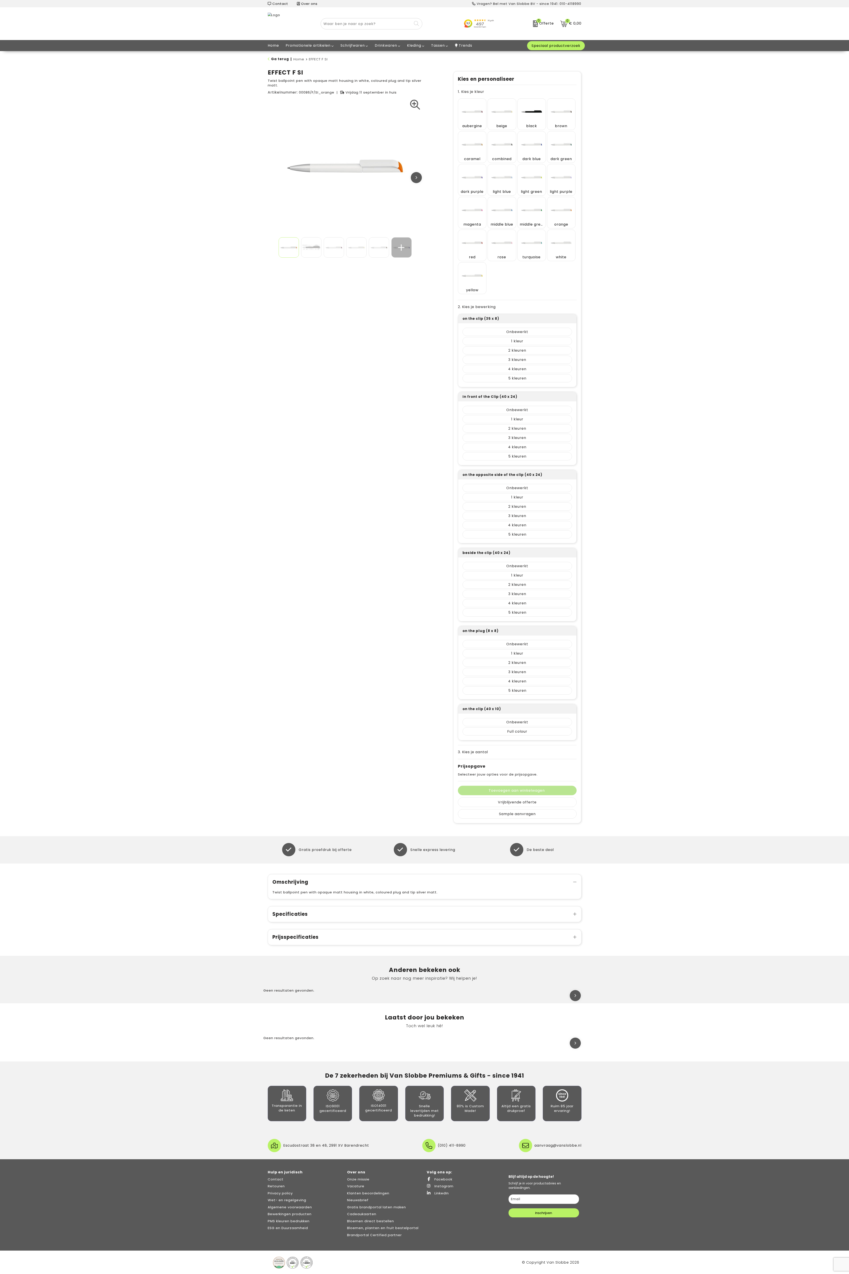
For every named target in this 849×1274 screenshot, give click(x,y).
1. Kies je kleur (471, 91)
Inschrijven (543, 1213)
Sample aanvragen (517, 813)
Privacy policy (280, 1193)
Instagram (443, 1186)
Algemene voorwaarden (290, 1207)
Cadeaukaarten (361, 1214)
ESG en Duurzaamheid (288, 1228)
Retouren (276, 1186)
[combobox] (366, 23)
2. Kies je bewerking (477, 307)
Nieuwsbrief (358, 1200)
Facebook (442, 1179)
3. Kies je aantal (473, 752)
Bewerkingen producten (290, 1214)
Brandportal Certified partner (374, 1235)
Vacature (355, 1186)
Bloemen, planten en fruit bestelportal (383, 1228)
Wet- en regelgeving (287, 1200)
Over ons (308, 3)
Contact (279, 3)
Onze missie (358, 1179)
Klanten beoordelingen (368, 1193)
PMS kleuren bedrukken (289, 1221)
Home (298, 59)
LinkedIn (441, 1193)
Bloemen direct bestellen (370, 1221)
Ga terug (280, 59)
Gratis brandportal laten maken (376, 1207)
